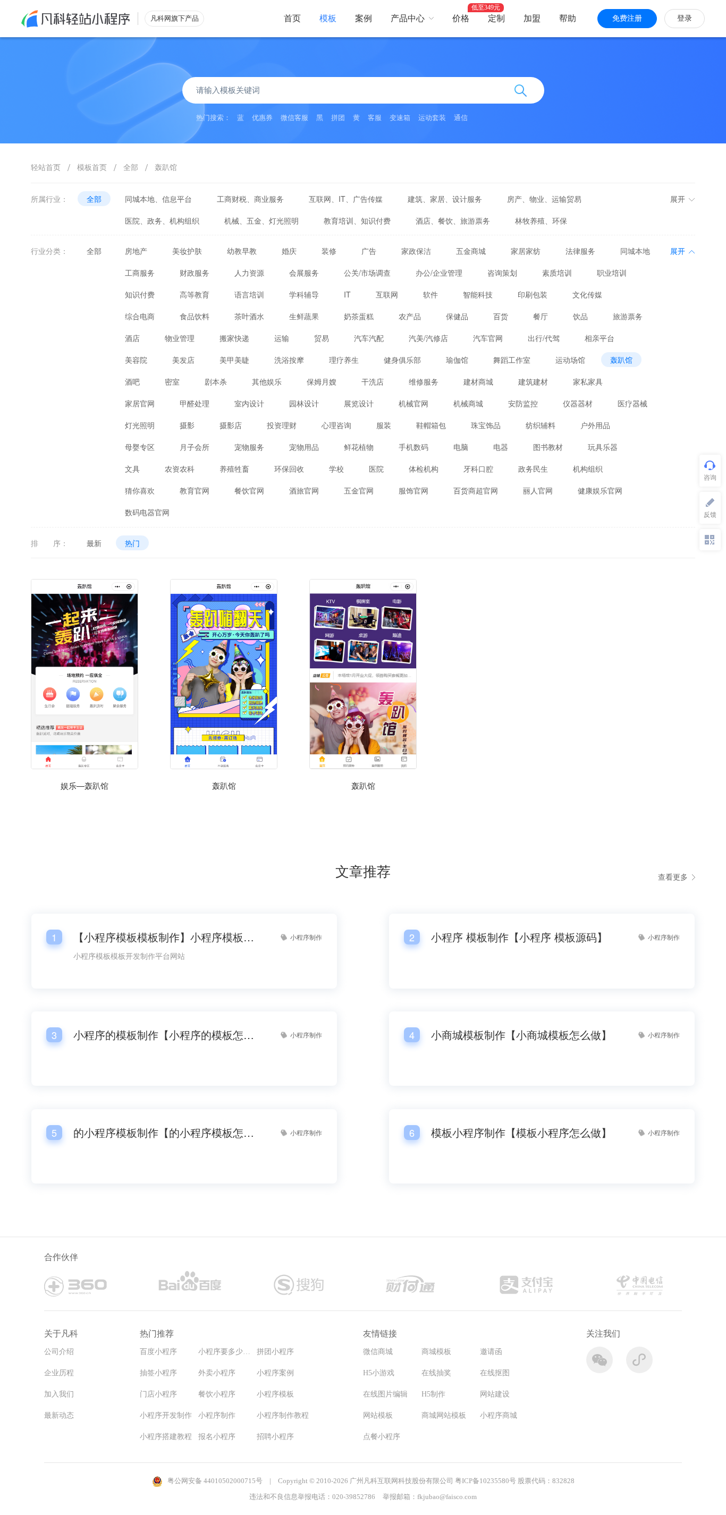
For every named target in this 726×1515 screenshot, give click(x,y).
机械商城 (468, 403)
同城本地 (635, 250)
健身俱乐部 (402, 359)
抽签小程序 (158, 1373)
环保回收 (289, 468)
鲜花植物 (359, 446)
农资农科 (180, 468)
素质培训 (557, 272)
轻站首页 (46, 166)
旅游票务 (628, 316)
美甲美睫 (234, 359)
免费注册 (627, 18)
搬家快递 (234, 338)
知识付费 (140, 294)
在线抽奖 (436, 1373)
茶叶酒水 (249, 316)
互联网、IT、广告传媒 (346, 198)
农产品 (410, 316)
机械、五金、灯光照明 (261, 220)
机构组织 (588, 468)
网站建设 (495, 1394)
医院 (376, 468)
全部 (130, 166)
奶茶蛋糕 (359, 316)
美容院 (136, 359)
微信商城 (378, 1352)
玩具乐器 (603, 446)
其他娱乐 (267, 381)
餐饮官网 (249, 490)
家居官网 (140, 403)
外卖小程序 (216, 1373)
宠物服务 (249, 446)
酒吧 (132, 381)
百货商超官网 (475, 490)
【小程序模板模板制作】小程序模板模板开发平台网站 (163, 937)
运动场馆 (570, 359)
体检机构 (423, 468)
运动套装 (432, 118)
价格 (460, 18)
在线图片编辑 (385, 1394)
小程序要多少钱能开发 (235, 1352)
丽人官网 (538, 490)
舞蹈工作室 (511, 359)
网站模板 (378, 1415)
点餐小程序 (381, 1437)
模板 (327, 18)
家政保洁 (416, 250)
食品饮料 (194, 316)
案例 (363, 18)
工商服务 (140, 272)
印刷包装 (532, 294)
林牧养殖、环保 (541, 220)
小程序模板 (275, 1394)
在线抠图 (495, 1373)
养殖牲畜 (234, 468)
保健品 (457, 316)
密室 (172, 381)
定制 (496, 18)
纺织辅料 (540, 425)
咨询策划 (502, 272)
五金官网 (359, 490)
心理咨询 (336, 425)
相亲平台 (599, 338)
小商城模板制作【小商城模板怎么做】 (521, 1034)
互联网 (387, 294)
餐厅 (540, 316)
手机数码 (413, 446)
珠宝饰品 (486, 425)
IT (347, 294)
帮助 (567, 18)
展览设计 (359, 403)
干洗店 (372, 381)
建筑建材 (533, 381)
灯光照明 (140, 425)
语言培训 (249, 294)
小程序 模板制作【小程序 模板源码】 (519, 937)
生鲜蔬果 (304, 316)
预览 (84, 716)
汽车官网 (488, 338)
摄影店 (231, 425)
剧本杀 (216, 381)
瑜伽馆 (457, 359)
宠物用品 (304, 446)
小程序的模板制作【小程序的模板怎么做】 (163, 1034)
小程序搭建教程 (166, 1437)
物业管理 (180, 338)
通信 (461, 118)
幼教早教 (242, 250)
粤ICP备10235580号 (485, 1481)
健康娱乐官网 (600, 490)
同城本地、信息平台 (158, 198)
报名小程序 (216, 1437)
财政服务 (194, 272)
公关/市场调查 (367, 272)
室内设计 (249, 403)
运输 (281, 338)
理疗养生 (344, 359)
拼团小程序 (275, 1352)
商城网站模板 (443, 1415)
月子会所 (194, 446)
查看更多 (673, 876)
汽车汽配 (369, 338)
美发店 (183, 359)
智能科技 (478, 294)
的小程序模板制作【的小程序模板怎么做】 (163, 1132)
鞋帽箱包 (431, 425)
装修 (329, 250)
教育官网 (194, 490)
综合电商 (140, 316)
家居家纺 (526, 250)
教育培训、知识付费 (357, 220)
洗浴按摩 (289, 359)
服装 (383, 425)
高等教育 (194, 294)
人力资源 (249, 272)
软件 (430, 294)
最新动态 (59, 1415)
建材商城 (478, 381)
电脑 (460, 446)
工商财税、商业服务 (250, 198)
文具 (132, 468)
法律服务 (580, 250)
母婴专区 (140, 446)
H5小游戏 (378, 1373)
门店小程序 (158, 1394)
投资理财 (282, 425)
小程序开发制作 (166, 1415)
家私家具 (588, 381)
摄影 (187, 425)
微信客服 (294, 118)
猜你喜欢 (140, 490)
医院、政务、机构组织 (162, 220)
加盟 (532, 18)
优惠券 (262, 118)
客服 (375, 118)
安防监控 (523, 403)
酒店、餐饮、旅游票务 (453, 220)
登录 (684, 18)
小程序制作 (216, 1415)
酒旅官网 (304, 490)
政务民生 (533, 468)
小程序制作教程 (283, 1415)
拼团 (338, 118)
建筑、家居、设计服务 (445, 198)
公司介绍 (59, 1352)
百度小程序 (158, 1352)
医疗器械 (632, 403)
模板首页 (92, 166)
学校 (336, 468)
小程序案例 (275, 1373)
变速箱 (400, 118)
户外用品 (595, 425)
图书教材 (548, 446)
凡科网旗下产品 (174, 18)
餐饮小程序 (216, 1394)
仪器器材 (578, 403)
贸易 (321, 338)
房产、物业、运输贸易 (544, 198)
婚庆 (289, 250)
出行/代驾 (544, 338)
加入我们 (59, 1394)
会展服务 (304, 272)
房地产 (136, 250)
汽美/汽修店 (428, 338)
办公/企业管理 (439, 272)
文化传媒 (587, 294)
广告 (368, 250)
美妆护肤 (187, 250)
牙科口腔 (478, 468)
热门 (132, 543)
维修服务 (423, 381)
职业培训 (612, 272)
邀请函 (491, 1352)
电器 (500, 446)
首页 (292, 18)
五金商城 (471, 250)
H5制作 (433, 1394)
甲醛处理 (194, 403)
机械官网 (413, 403)
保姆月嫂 (321, 381)
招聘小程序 (275, 1437)
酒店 (132, 338)
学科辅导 (304, 294)
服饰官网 (413, 490)
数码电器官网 (147, 512)
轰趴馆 (166, 166)
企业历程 (59, 1373)
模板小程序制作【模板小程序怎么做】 (521, 1132)
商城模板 (436, 1352)
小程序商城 (498, 1415)
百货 (500, 316)
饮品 (580, 316)
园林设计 (304, 403)
